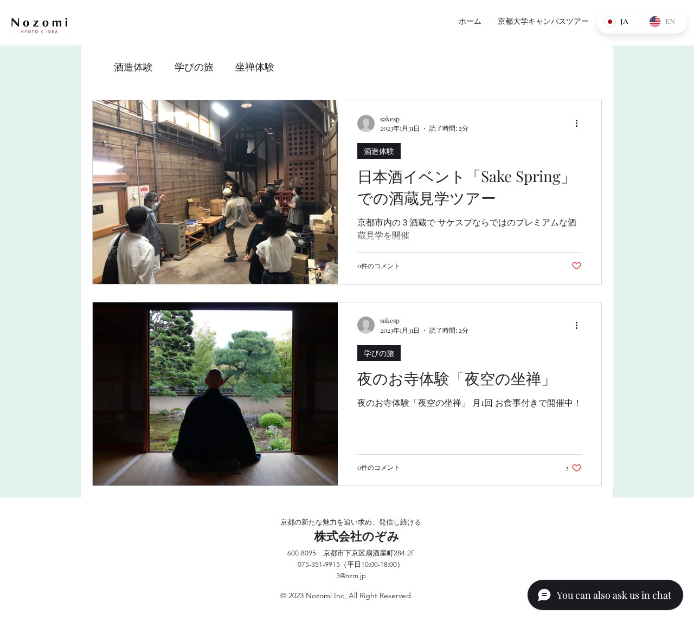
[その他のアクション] (580, 123)
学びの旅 (194, 66)
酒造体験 (133, 66)
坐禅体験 (254, 66)
